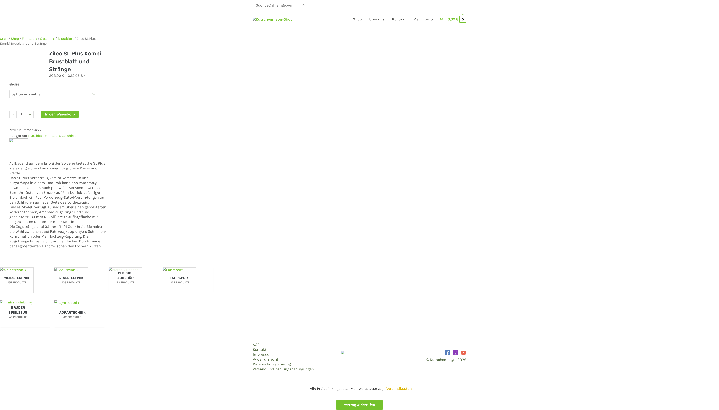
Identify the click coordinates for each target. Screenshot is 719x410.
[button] (442, 20)
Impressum (263, 354)
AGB (256, 345)
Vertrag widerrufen (359, 405)
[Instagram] (455, 352)
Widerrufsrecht (265, 359)
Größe (14, 84)
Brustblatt (66, 39)
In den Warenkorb (60, 114)
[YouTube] (463, 352)
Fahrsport (29, 39)
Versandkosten (399, 388)
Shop (15, 39)
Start (4, 39)
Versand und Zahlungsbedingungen (283, 369)
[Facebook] (447, 352)
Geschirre (47, 39)
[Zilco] (18, 147)
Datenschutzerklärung (272, 364)
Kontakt (259, 349)
